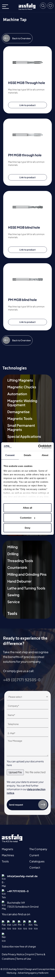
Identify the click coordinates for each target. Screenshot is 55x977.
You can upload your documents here (25, 763)
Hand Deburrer (19, 581)
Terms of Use (23, 958)
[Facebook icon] (4, 925)
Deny (27, 527)
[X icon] (25, 925)
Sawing (13, 595)
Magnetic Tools (19, 418)
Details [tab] (27, 455)
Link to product (27, 105)
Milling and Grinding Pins (26, 574)
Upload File (15, 772)
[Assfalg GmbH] (27, 7)
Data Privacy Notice (13, 954)
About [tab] (45, 455)
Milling (12, 547)
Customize (25, 517)
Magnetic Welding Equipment (22, 403)
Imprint (30, 954)
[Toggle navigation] (6, 6)
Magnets (7, 849)
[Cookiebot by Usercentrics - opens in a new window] (38, 447)
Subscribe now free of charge (19, 946)
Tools (5, 861)
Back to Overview (21, 38)
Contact (34, 867)
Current (34, 855)
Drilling (12, 554)
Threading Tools (20, 561)
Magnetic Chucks (21, 387)
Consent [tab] (10, 455)
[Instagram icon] (9, 925)
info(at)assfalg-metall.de (22, 876)
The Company (38, 849)
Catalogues (36, 861)
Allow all (27, 507)
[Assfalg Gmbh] (12, 838)
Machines (8, 855)
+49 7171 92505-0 (18, 891)
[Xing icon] (30, 925)
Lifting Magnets (20, 380)
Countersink (17, 567)
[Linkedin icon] (14, 925)
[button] (43, 6)
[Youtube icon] (36, 925)
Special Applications (24, 436)
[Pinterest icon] (20, 925)
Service (13, 602)
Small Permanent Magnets (21, 427)
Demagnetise (18, 412)
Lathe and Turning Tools (26, 588)
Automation (17, 394)
